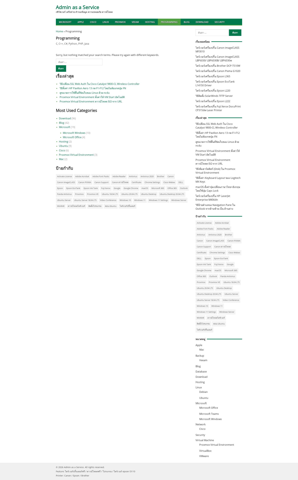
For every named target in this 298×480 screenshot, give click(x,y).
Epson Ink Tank (91, 188)
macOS (145, 188)
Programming (169, 22)
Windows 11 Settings (158, 200)
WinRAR (60, 206)
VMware (204, 456)
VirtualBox (205, 450)
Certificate (136, 182)
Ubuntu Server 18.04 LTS (85, 200)
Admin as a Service (77, 7)
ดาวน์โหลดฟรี (94, 471)
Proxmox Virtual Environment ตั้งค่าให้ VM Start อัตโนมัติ (92, 97)
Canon (171, 176)
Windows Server (178, 200)
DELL (180, 182)
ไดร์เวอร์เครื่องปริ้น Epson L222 (213, 101)
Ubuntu (63, 146)
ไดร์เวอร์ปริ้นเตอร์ (127, 206)
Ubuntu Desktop (148, 194)
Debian (203, 392)
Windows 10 (125, 200)
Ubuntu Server (64, 200)
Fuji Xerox (105, 188)
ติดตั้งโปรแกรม (95, 206)
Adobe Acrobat (82, 176)
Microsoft (65, 22)
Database (201, 371)
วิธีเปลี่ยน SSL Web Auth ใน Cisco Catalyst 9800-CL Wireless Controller (100, 84)
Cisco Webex (169, 182)
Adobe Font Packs (101, 176)
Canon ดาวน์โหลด (120, 182)
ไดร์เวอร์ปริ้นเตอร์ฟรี (75, 471)
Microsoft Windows (74, 133)
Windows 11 (139, 200)
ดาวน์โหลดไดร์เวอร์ (76, 206)
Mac (61, 159)
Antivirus (133, 176)
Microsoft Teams (209, 414)
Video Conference (108, 200)
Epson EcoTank (73, 188)
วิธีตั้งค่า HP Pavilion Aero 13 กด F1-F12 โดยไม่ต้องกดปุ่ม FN (93, 88)
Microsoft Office (72, 137)
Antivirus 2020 (147, 176)
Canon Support (102, 182)
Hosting (150, 22)
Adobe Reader (119, 176)
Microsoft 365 (157, 188)
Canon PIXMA (84, 182)
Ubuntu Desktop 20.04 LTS (172, 194)
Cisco (93, 22)
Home (59, 31)
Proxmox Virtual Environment (76, 154)
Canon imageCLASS (66, 182)
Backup (200, 355)
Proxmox (120, 22)
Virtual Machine (205, 440)
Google (117, 188)
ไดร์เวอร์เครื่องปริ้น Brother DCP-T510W (218, 65)
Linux (106, 22)
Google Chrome (131, 188)
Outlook (184, 188)
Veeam (135, 22)
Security (220, 22)
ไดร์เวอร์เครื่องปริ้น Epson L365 (213, 76)
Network (200, 424)
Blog (187, 22)
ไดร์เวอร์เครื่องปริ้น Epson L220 (213, 90)
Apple (81, 22)
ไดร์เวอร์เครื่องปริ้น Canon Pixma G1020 (218, 71)
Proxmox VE (92, 194)
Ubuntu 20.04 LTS (129, 194)
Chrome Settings (152, 182)
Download (202, 22)
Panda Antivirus (64, 194)
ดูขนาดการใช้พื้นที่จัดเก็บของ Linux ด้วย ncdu (85, 92)
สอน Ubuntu (110, 206)
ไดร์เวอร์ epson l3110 (124, 471)
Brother (160, 176)
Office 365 (172, 188)
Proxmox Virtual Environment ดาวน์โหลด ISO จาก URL (91, 101)
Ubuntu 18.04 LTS (110, 194)
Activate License (64, 176)
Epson (60, 188)
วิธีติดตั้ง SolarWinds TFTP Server (214, 96)
